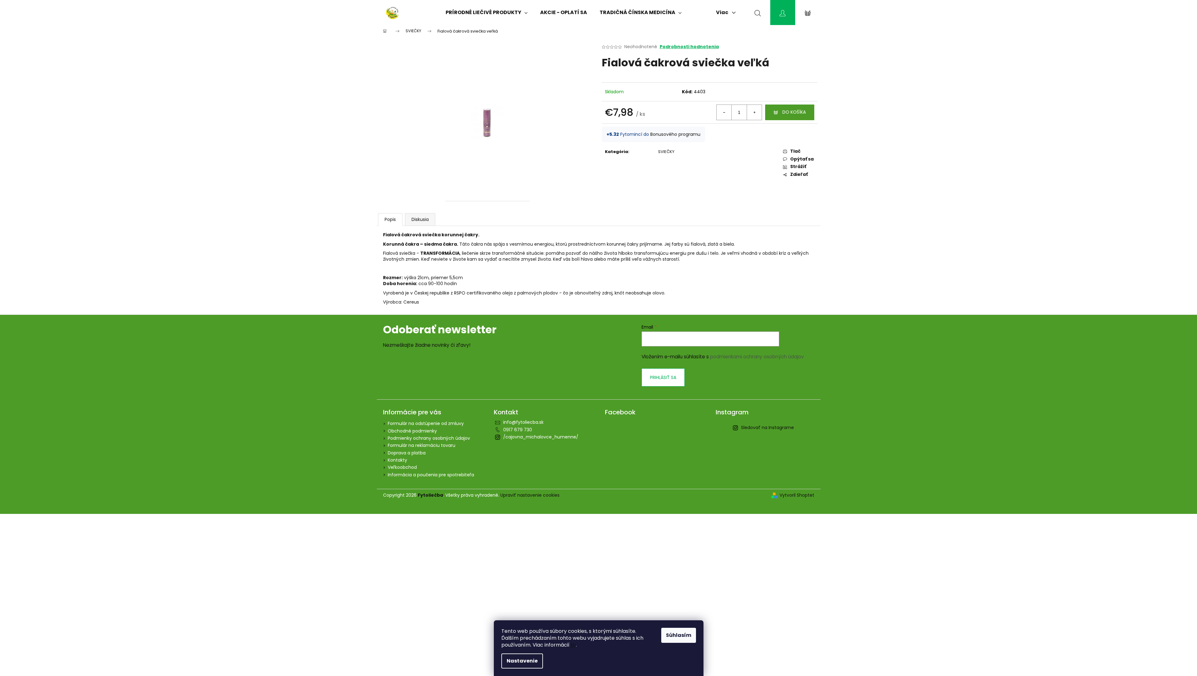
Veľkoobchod (402, 467)
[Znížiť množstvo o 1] (724, 112)
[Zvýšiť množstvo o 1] (754, 112)
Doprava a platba (407, 453)
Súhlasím (678, 635)
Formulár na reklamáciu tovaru (421, 445)
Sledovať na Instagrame (767, 427)
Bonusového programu (675, 134)
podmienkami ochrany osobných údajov (757, 356)
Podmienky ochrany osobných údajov (429, 438)
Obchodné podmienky (412, 431)
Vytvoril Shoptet (797, 495)
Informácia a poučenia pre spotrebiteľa (431, 475)
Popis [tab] (390, 219)
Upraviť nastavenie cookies (530, 495)
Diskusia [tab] (420, 219)
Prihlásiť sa (663, 377)
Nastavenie (522, 660)
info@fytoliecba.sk (523, 422)
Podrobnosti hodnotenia (689, 47)
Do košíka (794, 112)
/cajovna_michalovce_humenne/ (540, 437)
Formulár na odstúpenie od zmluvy (426, 423)
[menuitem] (486, 12)
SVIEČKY (666, 152)
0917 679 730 (517, 430)
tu (573, 644)
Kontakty (397, 460)
